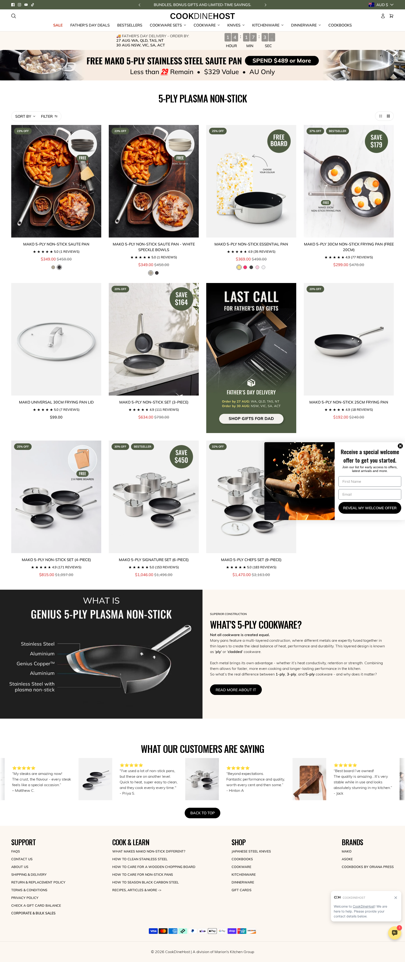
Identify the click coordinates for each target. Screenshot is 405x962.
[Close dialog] (401, 446)
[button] (379, 116)
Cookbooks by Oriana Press (368, 867)
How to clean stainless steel (140, 859)
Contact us (22, 859)
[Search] (13, 16)
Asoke (347, 859)
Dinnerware (243, 882)
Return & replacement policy (38, 882)
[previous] (139, 4)
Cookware (241, 867)
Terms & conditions (29, 890)
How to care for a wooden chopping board (153, 867)
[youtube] (26, 4)
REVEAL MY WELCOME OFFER (370, 508)
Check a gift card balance (36, 905)
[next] (265, 4)
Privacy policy (24, 898)
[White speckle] (53, 267)
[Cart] (391, 16)
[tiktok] (32, 4)
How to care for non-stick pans (142, 874)
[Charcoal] (156, 272)
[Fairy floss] (257, 267)
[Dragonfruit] (245, 267)
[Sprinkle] (263, 267)
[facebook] (12, 4)
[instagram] (19, 4)
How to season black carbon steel (145, 882)
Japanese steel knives (251, 851)
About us (19, 867)
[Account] (383, 16)
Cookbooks (242, 859)
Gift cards (241, 890)
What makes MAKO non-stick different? (148, 851)
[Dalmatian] (251, 267)
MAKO (347, 851)
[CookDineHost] (202, 16)
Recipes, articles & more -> (136, 890)
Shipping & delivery (29, 874)
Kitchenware (244, 874)
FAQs (15, 851)
